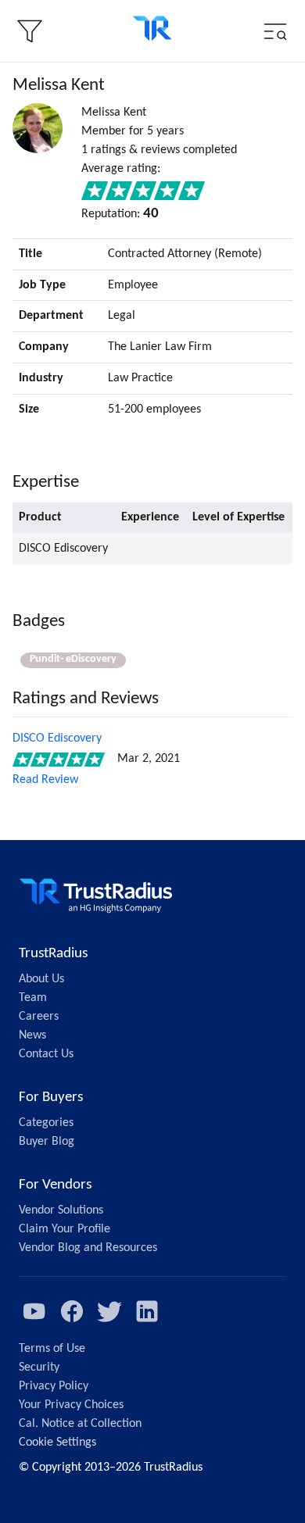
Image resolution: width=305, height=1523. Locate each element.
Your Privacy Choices (71, 1405)
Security (39, 1367)
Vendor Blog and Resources (88, 1248)
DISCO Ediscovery (57, 738)
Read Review (45, 780)
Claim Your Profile (64, 1229)
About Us (41, 979)
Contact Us (46, 1054)
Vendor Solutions (61, 1210)
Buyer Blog (46, 1141)
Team (33, 998)
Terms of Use (52, 1348)
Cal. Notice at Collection (80, 1424)
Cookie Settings (57, 1442)
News (32, 1035)
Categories (46, 1123)
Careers (39, 1016)
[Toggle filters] (30, 31)
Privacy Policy (53, 1386)
